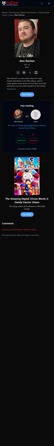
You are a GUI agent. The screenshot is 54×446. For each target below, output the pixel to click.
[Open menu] (49, 4)
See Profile (27, 95)
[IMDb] (36, 72)
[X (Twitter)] (30, 72)
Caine (11, 15)
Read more (11, 89)
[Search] (42, 4)
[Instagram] (17, 72)
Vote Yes (21, 140)
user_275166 (32, 149)
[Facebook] (23, 72)
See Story (27, 214)
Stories (5, 12)
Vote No (33, 140)
